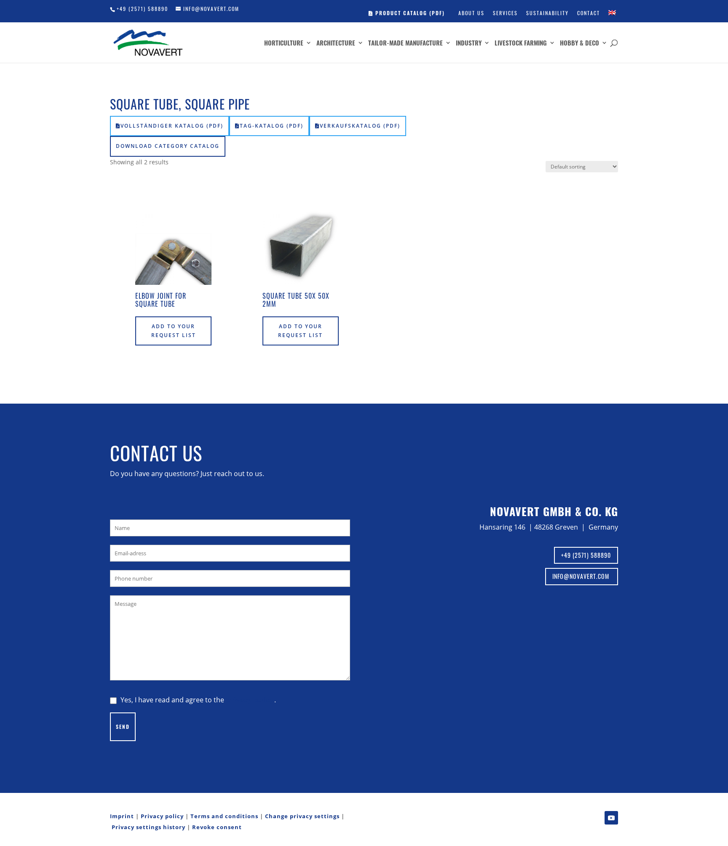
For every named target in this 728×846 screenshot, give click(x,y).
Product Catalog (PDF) (409, 12)
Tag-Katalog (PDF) (271, 125)
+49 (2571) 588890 (142, 8)
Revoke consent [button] (217, 827)
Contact (588, 12)
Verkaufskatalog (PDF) (360, 125)
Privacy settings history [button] (148, 827)
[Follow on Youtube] (611, 818)
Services (505, 12)
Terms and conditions (224, 816)
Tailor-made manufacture (405, 43)
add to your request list (173, 330)
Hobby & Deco (579, 43)
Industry (469, 43)
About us (471, 12)
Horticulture (283, 43)
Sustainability (547, 12)
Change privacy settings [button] (302, 816)
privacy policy (250, 699)
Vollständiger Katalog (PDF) (171, 125)
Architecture (335, 43)
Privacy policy (162, 816)
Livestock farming (521, 43)
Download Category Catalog (167, 146)
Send (123, 726)
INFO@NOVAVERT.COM (581, 576)
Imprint (122, 816)
